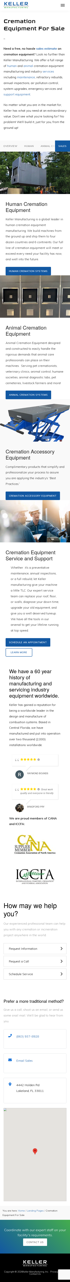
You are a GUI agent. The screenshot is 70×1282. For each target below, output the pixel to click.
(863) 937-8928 (27, 1036)
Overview (10, 146)
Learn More (19, 652)
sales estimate (46, 48)
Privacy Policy (57, 1271)
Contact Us (35, 1242)
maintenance (26, 77)
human (12, 66)
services (48, 71)
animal (28, 66)
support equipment (17, 94)
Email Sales (24, 1061)
